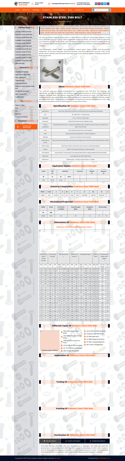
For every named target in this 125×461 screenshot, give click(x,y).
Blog (70, 10)
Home (17, 10)
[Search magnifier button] (109, 10)
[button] (26, 126)
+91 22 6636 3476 (39, 3)
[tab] (49, 441)
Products (46, 10)
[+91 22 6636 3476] (32, 4)
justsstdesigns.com (104, 458)
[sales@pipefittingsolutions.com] (49, 4)
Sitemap (57, 458)
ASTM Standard (59, 10)
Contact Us (79, 10)
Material (36, 10)
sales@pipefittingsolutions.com (62, 3)
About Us (26, 10)
